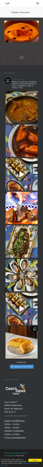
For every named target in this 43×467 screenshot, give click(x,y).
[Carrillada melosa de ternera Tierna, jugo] (22, 208)
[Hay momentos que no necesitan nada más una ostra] (22, 275)
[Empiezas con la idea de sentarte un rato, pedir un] (22, 174)
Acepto (35, 460)
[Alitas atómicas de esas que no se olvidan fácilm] (22, 141)
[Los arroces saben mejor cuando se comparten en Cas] (22, 107)
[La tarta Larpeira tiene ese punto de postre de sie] (22, 342)
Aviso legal (21, 456)
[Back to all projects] (21, 57)
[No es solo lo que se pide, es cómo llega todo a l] (22, 309)
